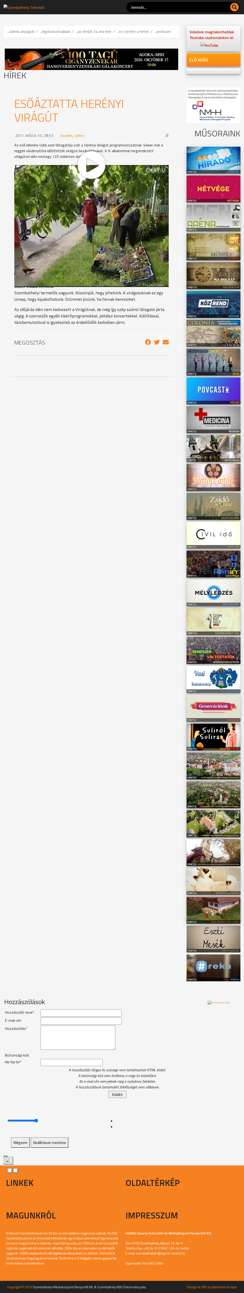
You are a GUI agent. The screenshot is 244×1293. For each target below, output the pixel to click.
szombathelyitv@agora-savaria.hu (160, 1253)
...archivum (162, 31)
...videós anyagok (20, 31)
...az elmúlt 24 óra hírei (93, 31)
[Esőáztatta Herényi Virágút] (148, 342)
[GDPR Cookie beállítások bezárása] (5, 1156)
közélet (66, 135)
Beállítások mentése (49, 1142)
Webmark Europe (224, 1286)
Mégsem (20, 1142)
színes (79, 135)
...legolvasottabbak (55, 31)
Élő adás (198, 60)
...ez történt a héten (133, 31)
